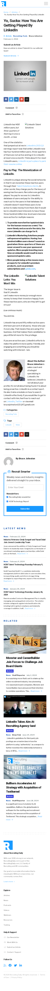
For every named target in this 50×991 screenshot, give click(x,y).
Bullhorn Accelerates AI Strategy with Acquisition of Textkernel (23, 787)
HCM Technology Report (19, 501)
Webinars (7, 915)
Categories (11, 410)
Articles (15, 12)
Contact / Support (14, 952)
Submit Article (10, 56)
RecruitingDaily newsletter (20, 497)
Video (18, 425)
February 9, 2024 (17, 561)
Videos (6, 910)
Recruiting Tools (20, 36)
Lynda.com (30, 269)
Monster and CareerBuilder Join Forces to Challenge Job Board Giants (24, 662)
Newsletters (13, 494)
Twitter (18, 401)
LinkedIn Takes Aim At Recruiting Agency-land (21, 724)
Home (6, 12)
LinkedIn (10, 401)
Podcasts (7, 905)
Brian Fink (16, 735)
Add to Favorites (13, 114)
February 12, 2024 (17, 537)
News (6, 537)
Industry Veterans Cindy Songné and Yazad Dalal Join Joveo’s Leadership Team (25, 541)
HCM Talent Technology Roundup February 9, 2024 (23, 565)
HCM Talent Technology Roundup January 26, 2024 (23, 593)
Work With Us (12, 942)
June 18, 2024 (33, 801)
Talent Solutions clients (27, 186)
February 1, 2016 (11, 39)
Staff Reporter (18, 675)
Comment (10, 108)
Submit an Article (12, 45)
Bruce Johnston (35, 36)
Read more (21, 554)
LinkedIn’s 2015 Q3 (35, 145)
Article (8, 36)
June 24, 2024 (28, 735)
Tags (9, 421)
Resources (8, 920)
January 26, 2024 (17, 589)
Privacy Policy (16, 977)
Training (7, 925)
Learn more (8, 881)
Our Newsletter (13, 937)
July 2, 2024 (32, 675)
